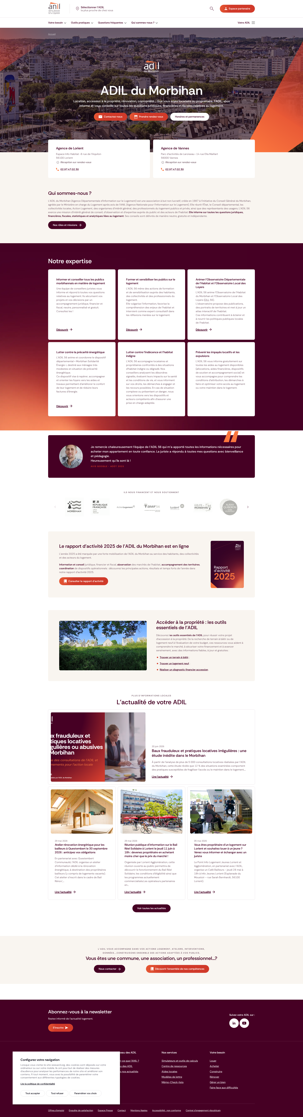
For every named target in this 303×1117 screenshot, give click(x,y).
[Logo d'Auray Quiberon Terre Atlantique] (228, 507)
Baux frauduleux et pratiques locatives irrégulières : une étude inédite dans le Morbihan (199, 753)
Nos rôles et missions (65, 225)
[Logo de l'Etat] (100, 507)
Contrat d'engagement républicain (203, 1110)
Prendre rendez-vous (151, 116)
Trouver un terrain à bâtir (174, 657)
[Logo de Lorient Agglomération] (177, 507)
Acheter (214, 1066)
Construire (216, 1071)
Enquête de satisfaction (81, 1110)
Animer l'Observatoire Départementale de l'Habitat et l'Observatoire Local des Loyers (221, 283)
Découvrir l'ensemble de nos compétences (179, 968)
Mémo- (173, 1082)
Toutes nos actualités (125, 1071)
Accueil (52, 34)
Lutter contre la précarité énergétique (80, 352)
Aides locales (169, 1071)
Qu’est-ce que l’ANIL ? (126, 1060)
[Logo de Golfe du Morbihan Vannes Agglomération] (202, 507)
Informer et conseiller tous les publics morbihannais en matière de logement (80, 281)
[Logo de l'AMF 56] (151, 507)
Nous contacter (107, 968)
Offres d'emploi (56, 1110)
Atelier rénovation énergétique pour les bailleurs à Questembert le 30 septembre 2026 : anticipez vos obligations (81, 848)
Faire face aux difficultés (224, 1087)
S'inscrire (58, 1027)
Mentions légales (139, 1110)
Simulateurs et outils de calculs (180, 1060)
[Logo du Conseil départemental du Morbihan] (74, 507)
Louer (213, 1060)
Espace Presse (105, 1110)
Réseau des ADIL (123, 1066)
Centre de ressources (174, 1066)
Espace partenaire (239, 8)
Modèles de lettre (172, 1077)
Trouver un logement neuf (174, 663)
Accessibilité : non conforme (166, 1110)
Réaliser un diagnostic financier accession (184, 669)
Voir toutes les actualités (151, 908)
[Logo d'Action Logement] (125, 507)
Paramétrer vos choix (85, 1093)
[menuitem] (57, 23)
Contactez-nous (113, 116)
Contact (122, 1110)
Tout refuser (57, 1093)
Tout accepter (32, 1093)
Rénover (214, 1077)
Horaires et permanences (189, 116)
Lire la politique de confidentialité (38, 1083)
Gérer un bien (218, 1082)
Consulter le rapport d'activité (85, 581)
